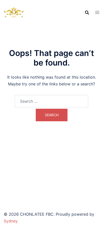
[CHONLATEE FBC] (14, 12)
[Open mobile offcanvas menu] (97, 12)
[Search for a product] (87, 13)
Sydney (11, 220)
